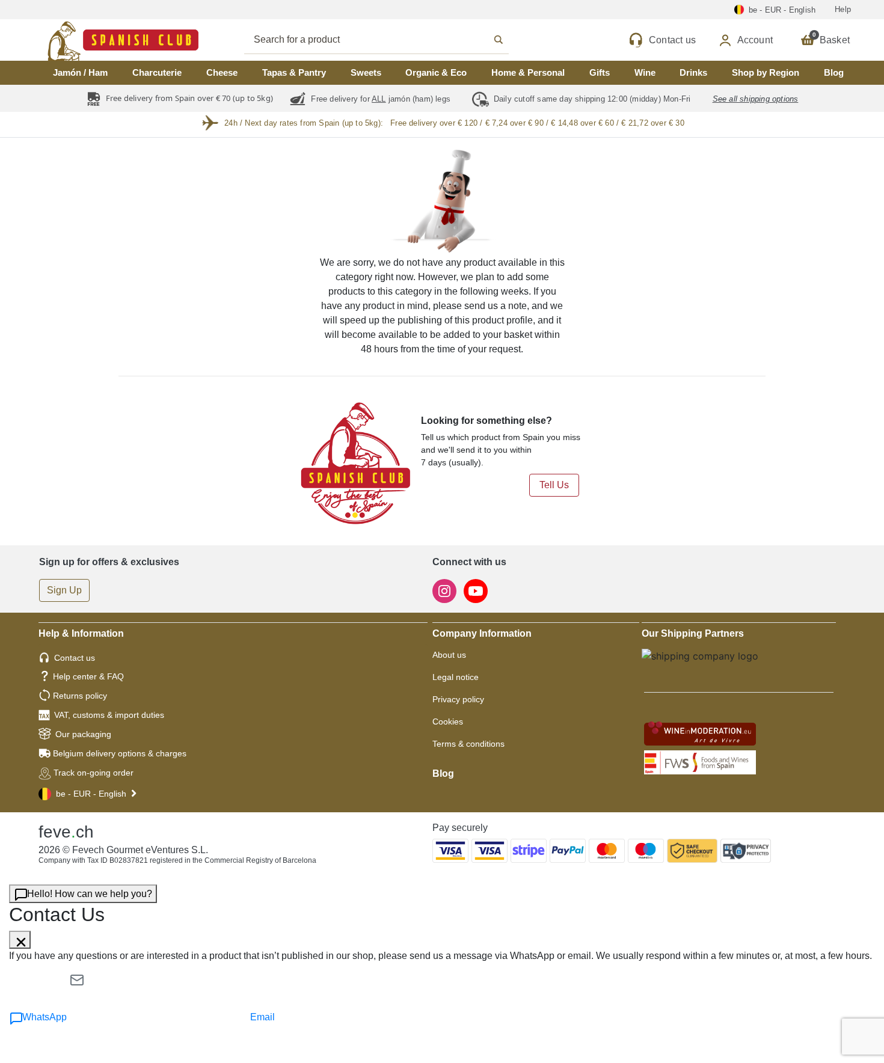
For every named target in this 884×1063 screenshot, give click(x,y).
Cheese (222, 72)
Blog (834, 72)
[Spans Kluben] (81, 40)
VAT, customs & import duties (109, 715)
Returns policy (80, 695)
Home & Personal (528, 72)
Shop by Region (765, 72)
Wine (644, 72)
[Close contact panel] (20, 940)
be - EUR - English (91, 793)
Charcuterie (157, 72)
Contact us (74, 658)
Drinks (693, 72)
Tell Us (554, 485)
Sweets (366, 72)
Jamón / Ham (80, 72)
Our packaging (83, 734)
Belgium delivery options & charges (119, 753)
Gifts (599, 72)
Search (390, 40)
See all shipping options (756, 98)
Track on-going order (94, 772)
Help (843, 9)
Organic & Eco (436, 72)
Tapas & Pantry (294, 72)
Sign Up (64, 590)
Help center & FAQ (88, 676)
